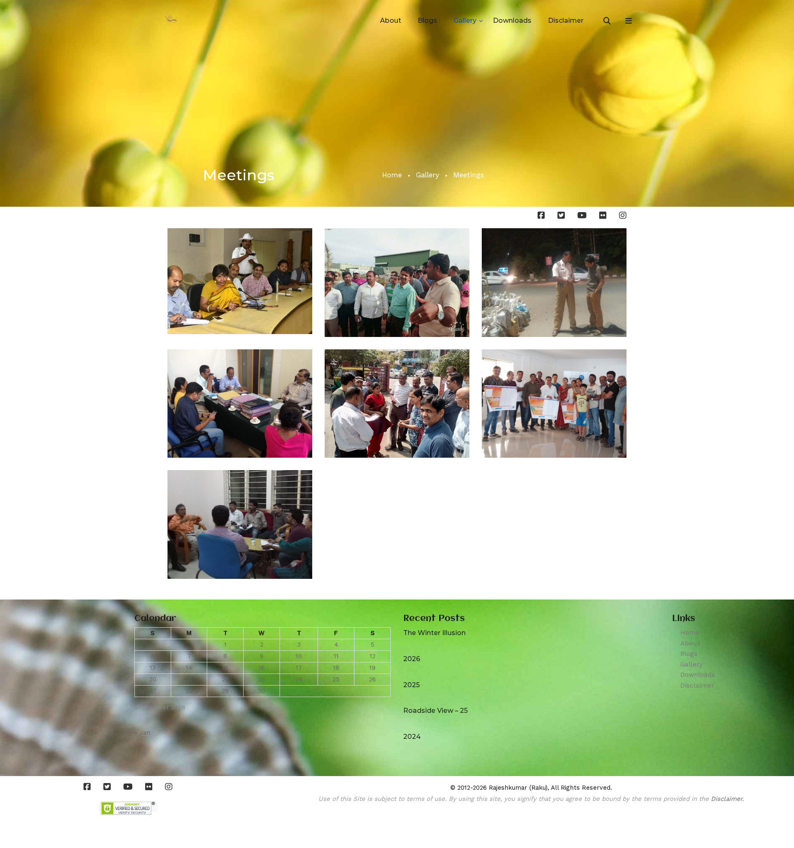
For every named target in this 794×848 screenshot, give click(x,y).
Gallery (465, 20)
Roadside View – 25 (435, 710)
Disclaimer (566, 20)
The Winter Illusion (434, 633)
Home (392, 175)
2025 (411, 685)
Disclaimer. (727, 799)
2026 (411, 659)
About (390, 20)
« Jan (142, 732)
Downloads (512, 20)
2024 (412, 737)
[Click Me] (543, 215)
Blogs (427, 20)
